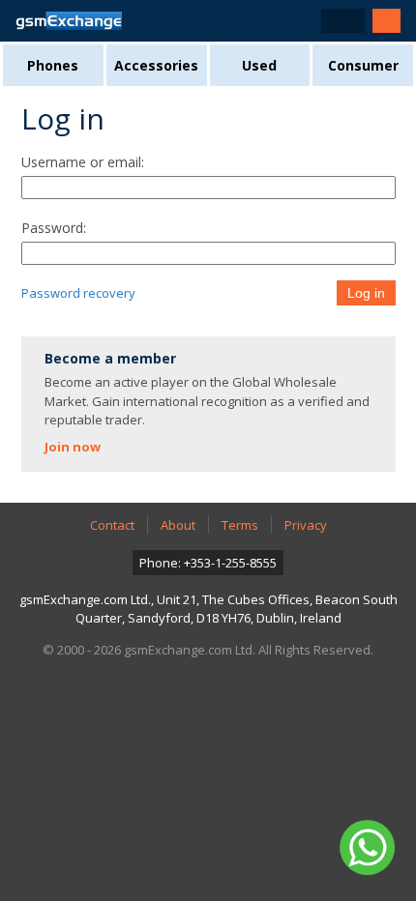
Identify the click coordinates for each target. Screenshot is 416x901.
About (178, 525)
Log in (366, 293)
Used (259, 65)
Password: (53, 227)
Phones (52, 65)
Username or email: (82, 162)
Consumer (363, 65)
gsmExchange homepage (68, 21)
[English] (343, 21)
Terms (240, 525)
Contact (112, 525)
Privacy (305, 525)
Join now (73, 446)
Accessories (156, 65)
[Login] (386, 21)
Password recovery (78, 293)
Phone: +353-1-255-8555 (208, 562)
